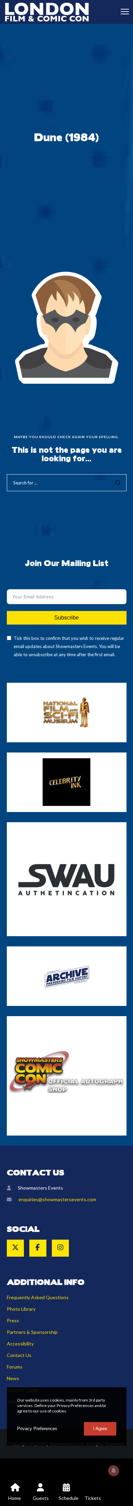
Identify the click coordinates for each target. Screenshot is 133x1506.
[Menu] (122, 12)
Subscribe (66, 617)
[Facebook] (37, 1248)
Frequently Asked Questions (38, 1297)
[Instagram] (60, 1248)
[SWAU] (66, 879)
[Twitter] (15, 1248)
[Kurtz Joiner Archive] (66, 976)
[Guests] (40, 1493)
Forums (15, 1367)
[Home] (15, 1493)
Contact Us (19, 1355)
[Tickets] (92, 1493)
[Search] (118, 482)
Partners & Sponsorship (32, 1332)
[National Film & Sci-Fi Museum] (66, 712)
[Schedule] (66, 1493)
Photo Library (21, 1309)
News (13, 1378)
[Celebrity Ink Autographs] (66, 782)
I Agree (100, 1428)
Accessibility (20, 1343)
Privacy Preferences (37, 1428)
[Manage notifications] (113, 1470)
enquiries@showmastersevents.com (57, 1199)
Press (13, 1320)
